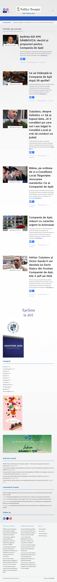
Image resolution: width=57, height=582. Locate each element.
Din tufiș (5, 371)
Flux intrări (42, 531)
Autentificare (42, 529)
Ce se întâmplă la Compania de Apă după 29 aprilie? (40, 77)
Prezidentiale (6, 387)
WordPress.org (43, 535)
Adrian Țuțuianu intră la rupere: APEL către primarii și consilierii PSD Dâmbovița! (30, 499)
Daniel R (5, 492)
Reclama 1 (5, 389)
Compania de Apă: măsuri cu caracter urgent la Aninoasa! (41, 221)
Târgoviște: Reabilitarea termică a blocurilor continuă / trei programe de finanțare (28, 497)
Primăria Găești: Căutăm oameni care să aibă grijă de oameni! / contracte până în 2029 (25, 480)
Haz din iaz (5, 380)
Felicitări (5, 375)
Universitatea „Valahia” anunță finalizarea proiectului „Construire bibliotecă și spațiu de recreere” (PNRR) (9, 540)
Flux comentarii (43, 533)
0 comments (42, 62)
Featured (5, 373)
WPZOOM (51, 578)
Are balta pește (10, 45)
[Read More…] (44, 55)
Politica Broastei (33, 62)
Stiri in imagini (6, 391)
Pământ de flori (7, 384)
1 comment (51, 100)
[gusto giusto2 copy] (12, 413)
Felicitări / (5, 378)
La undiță (5, 382)
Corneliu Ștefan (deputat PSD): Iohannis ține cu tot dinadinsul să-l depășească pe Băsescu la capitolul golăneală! (28, 556)
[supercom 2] (27, 444)
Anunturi (5, 366)
